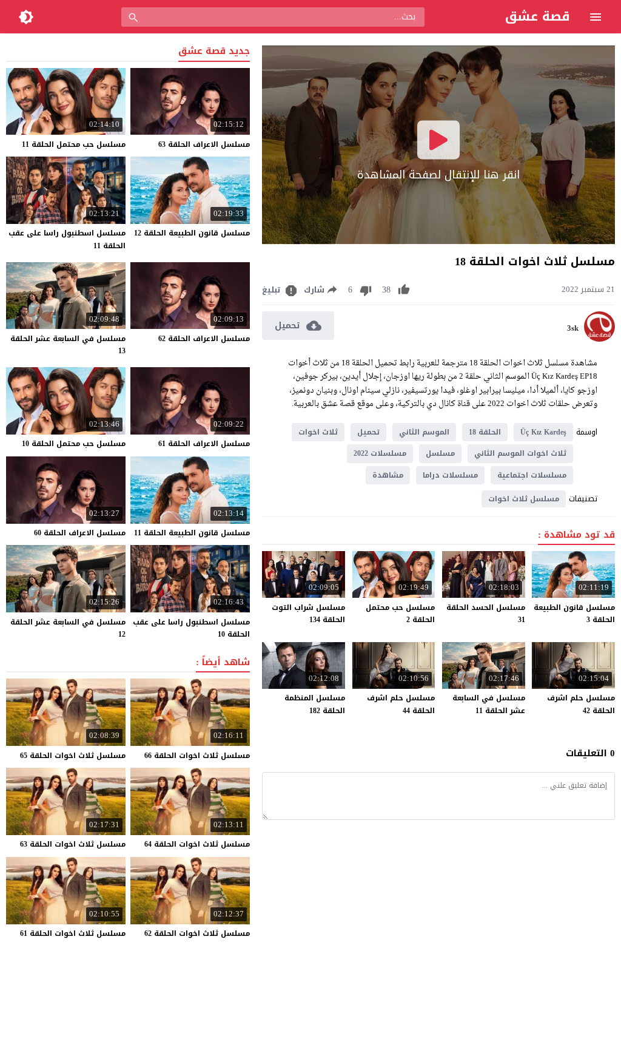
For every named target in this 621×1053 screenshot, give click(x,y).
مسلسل (440, 453)
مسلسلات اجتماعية (531, 475)
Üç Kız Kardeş (543, 432)
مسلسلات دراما (450, 475)
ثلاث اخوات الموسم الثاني (520, 453)
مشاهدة (387, 475)
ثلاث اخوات (318, 432)
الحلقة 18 (485, 432)
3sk (573, 328)
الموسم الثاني (424, 432)
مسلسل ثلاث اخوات (523, 499)
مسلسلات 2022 (380, 453)
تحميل (368, 432)
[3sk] (599, 339)
